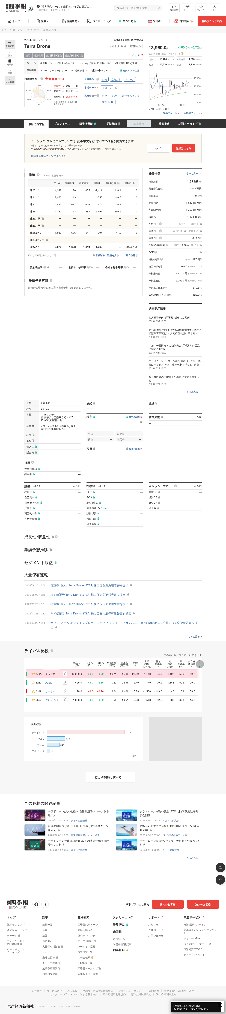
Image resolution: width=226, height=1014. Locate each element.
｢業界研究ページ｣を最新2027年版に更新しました (66, 6)
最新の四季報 (36, 124)
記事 (43, 21)
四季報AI (184, 21)
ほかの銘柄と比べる (108, 777)
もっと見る (192, 173)
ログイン (215, 9)
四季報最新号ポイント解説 (85, 835)
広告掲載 (72, 990)
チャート (187, 9)
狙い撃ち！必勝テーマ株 (175, 835)
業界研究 (128, 21)
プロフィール (62, 124)
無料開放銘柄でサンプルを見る (48, 156)
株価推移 (164, 124)
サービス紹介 (54, 990)
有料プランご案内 (212, 21)
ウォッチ (201, 9)
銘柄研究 (72, 21)
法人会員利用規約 (166, 994)
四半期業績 (86, 124)
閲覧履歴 (174, 9)
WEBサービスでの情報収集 (97, 990)
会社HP (136, 55)
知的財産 (154, 990)
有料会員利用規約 (141, 994)
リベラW (50, 691)
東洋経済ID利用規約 (114, 994)
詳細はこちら (183, 148)
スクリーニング (102, 21)
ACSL (48, 682)
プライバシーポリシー (131, 990)
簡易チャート (170, 113)
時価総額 (36, 724)
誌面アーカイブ (188, 124)
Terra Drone (33, 29)
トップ (16, 21)
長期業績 (111, 124)
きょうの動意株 (79, 820)
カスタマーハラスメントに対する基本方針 (74, 994)
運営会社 (37, 990)
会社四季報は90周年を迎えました (53, 9)
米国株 (157, 21)
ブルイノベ (51, 699)
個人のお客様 (168, 904)
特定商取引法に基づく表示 (179, 990)
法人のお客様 (203, 904)
